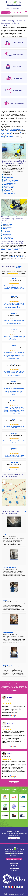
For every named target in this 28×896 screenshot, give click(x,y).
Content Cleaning (8, 187)
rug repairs (19, 251)
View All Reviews (14, 782)
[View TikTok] (15, 887)
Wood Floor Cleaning (8, 224)
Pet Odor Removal (7, 230)
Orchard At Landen (9, 567)
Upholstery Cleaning (9, 186)
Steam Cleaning (7, 234)
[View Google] (6, 887)
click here (11, 136)
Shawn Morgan (8, 633)
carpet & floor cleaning (12, 129)
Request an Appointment (5, 12)
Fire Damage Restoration (10, 182)
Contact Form (15, 835)
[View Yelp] (22, 887)
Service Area (9, 16)
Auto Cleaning (7, 190)
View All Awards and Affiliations (14, 823)
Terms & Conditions (14, 868)
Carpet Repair (6, 235)
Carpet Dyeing (6, 231)
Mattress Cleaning (8, 184)
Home (3, 16)
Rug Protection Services (9, 223)
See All (25, 512)
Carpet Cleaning (7, 237)
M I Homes (6, 535)
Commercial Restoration (10, 183)
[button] (17, 502)
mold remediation (11, 130)
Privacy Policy (14, 867)
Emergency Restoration (9, 179)
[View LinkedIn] (18, 887)
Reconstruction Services (10, 176)
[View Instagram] (9, 887)
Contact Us (14, 865)
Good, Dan (6, 600)
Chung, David (8, 665)
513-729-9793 (18, 12)
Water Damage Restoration (11, 180)
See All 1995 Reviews (19, 267)
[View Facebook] (3, 887)
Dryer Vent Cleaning (8, 238)
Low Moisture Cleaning (9, 193)
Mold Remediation (8, 177)
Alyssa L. (9, 697)
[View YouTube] (12, 887)
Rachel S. (9, 753)
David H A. (10, 723)
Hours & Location (14, 863)
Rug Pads (5, 228)
